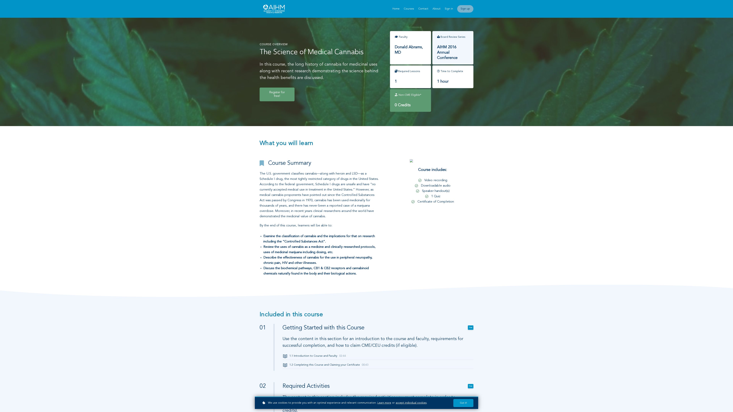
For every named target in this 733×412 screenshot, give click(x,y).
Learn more (384, 403)
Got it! (463, 403)
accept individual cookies (411, 403)
